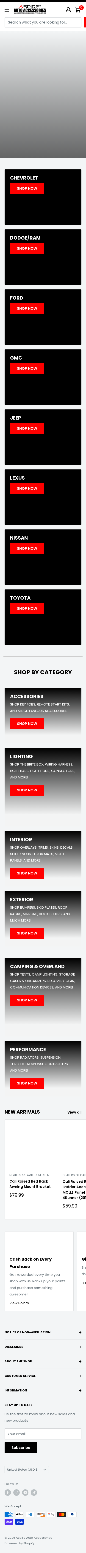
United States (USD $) (23, 1470)
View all (74, 1112)
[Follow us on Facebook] (8, 1492)
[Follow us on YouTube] (25, 1492)
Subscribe (20, 1447)
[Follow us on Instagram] (16, 1492)
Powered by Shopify (19, 1543)
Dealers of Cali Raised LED (29, 1175)
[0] (77, 9)
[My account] (68, 9)
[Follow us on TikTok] (34, 1492)
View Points (19, 1303)
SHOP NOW (43, 124)
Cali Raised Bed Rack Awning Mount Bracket (30, 1184)
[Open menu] (7, 10)
